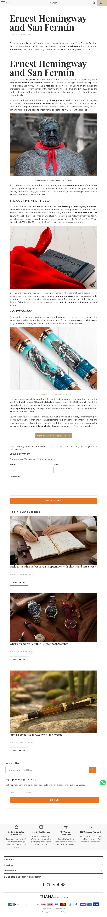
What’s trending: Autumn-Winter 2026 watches (39, 644)
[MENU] (1, 3)
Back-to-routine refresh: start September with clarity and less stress (53, 566)
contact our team (55, 446)
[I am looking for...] (94, 3)
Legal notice (46, 909)
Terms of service (60, 909)
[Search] (92, 770)
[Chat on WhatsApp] (103, 783)
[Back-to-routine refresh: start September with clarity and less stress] (53, 540)
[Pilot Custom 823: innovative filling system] (53, 702)
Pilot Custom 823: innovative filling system (36, 735)
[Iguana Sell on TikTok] (58, 885)
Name (13, 464)
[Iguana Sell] (53, 3)
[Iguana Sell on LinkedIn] (53, 885)
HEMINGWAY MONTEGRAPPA (54, 435)
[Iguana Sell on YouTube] (63, 885)
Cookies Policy (60, 912)
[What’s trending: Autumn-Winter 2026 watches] (53, 617)
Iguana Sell (64, 897)
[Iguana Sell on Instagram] (48, 885)
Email (57, 464)
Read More (19, 582)
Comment (15, 476)
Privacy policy (46, 912)
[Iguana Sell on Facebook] (44, 885)
